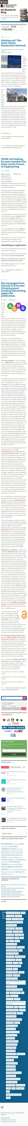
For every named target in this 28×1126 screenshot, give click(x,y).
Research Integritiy (7, 49)
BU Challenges (10, 916)
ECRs (13, 688)
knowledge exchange (7, 859)
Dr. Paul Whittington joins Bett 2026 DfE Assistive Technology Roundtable (17, 819)
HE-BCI (15, 963)
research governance (12, 1044)
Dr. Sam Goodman (15, 116)
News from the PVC (15, 992)
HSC (12, 857)
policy (15, 1007)
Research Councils (11, 869)
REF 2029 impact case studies (14, 1019)
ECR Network (22, 145)
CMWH (2, 846)
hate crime (9, 963)
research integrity (11, 1050)
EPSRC (7, 271)
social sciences (20, 872)
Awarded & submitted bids (13, 912)
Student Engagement (12, 1082)
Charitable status (5, 1118)
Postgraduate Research (12, 1010)
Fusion (21, 855)
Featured (17, 941)
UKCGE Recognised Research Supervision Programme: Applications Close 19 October (15, 789)
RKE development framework (14, 1072)
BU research (6, 844)
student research (11, 1085)
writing (8, 1097)
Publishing (20, 1013)
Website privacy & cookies (8, 1119)
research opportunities (12, 1057)
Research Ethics (10, 1038)
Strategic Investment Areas (13, 1079)
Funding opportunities (12, 950)
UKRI (4, 901)
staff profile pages (11, 1075)
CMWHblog (6, 846)
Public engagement (11, 1013)
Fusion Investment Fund (12, 953)
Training (13, 49)
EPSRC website (10, 264)
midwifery (18, 859)
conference (19, 849)
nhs (25, 859)
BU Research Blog (8, 11)
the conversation (20, 1085)
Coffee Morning (10, 928)
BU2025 (7, 145)
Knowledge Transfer (11, 986)
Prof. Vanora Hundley (12, 864)
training (3, 874)
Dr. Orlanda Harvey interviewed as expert (16, 799)
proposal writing (9, 689)
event (16, 852)
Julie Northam (13, 299)
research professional (19, 869)
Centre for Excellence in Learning (14, 922)
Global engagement (20, 956)
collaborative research (9, 849)
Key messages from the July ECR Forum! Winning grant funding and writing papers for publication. (13, 289)
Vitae (20, 147)
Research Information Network (10, 879)
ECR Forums (15, 145)
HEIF (20, 963)
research (4, 869)
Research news (20, 1054)
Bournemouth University (9, 6)
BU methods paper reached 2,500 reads (16, 780)
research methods (11, 1054)
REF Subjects (10, 1022)
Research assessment (12, 1025)
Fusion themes (10, 956)
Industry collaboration (12, 972)
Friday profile (21, 947)
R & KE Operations (11, 1016)
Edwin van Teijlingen (7, 52)
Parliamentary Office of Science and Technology (15, 1003)
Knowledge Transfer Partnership (14, 989)
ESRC (12, 852)
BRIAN (23, 912)
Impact (15, 969)
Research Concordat (6, 147)
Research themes (11, 1066)
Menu (5, 2)
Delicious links (10, 934)
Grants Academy (18, 688)
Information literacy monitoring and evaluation (12, 891)
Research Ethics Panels (12, 1041)
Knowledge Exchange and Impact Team (15, 982)
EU (14, 852)
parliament (17, 999)
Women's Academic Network (14, 1094)
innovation (20, 857)
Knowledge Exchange (12, 978)
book (18, 661)
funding (3, 855)
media (14, 859)
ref (22, 866)
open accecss (14, 995)
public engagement (8, 866)
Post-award (22, 1007)
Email (3, 748)
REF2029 (17, 1022)
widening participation (10, 874)
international (16, 975)
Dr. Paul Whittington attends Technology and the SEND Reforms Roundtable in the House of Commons (16, 809)
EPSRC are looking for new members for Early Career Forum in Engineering (13, 163)
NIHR (2, 861)
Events (21, 852)
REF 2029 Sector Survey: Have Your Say (16, 772)
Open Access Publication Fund (15, 628)
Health (3, 857)
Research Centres (11, 1028)
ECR (11, 145)
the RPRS (8, 502)
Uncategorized (15, 147)
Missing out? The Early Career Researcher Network (13, 43)
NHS (8, 995)
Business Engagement (17, 919)
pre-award (22, 1010)
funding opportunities (13, 855)
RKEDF (13, 871)
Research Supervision (12, 1063)
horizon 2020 (9, 857)
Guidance (5, 299)
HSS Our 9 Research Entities (13, 966)
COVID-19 (9, 931)
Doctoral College (12, 850)
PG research (9, 1007)
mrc (8, 992)
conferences (19, 928)
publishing (18, 866)
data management (18, 931)
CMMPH (21, 844)
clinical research (15, 844)
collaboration (13, 846)
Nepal (22, 859)
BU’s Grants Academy (7, 520)
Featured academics (11, 944)
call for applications (10, 269)
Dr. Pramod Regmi (19, 850)
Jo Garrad (8, 170)
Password (14, 706)
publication (16, 689)
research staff (10, 1060)
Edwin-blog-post (6, 852)
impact (16, 857)
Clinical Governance (11, 925)
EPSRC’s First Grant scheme (14, 394)
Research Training (11, 1069)
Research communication (13, 1032)
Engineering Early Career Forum (10, 241)
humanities (9, 969)
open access (6, 861)
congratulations (4, 851)
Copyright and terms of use (8, 1121)
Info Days (21, 972)
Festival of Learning (11, 947)
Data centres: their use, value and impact (10, 893)
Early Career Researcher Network (3, 102)
